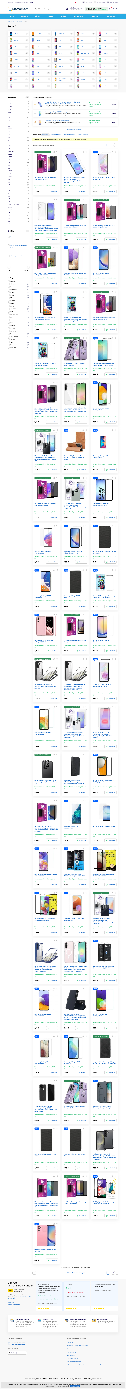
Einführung (11, 21)
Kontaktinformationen (74, 1361)
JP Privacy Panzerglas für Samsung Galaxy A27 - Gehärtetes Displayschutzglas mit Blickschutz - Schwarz (46, 410)
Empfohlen (45, 134)
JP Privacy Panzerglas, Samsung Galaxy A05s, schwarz (75, 641)
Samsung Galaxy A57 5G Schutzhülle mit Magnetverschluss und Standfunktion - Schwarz (75, 781)
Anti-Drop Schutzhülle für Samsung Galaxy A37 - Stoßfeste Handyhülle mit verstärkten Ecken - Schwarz (104, 1156)
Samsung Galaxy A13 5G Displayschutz (101, 409)
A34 (18, 179)
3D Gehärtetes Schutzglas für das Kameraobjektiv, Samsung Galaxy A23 (45, 781)
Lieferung (10, 2)
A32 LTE (18, 171)
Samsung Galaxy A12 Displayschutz (41, 1062)
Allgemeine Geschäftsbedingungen (78, 1345)
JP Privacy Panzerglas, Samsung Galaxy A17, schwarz (75, 1202)
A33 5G (18, 176)
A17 (18, 140)
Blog (31, 2)
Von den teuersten (69, 134)
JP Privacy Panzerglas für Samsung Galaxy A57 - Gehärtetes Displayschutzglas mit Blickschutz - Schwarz (46, 1204)
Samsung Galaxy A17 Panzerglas (104, 826)
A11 (18, 123)
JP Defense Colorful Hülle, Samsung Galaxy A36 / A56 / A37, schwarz (45, 686)
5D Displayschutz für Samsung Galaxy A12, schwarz (103, 875)
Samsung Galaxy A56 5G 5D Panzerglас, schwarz (102, 685)
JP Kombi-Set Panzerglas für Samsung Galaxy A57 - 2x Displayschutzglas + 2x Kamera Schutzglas (74, 735)
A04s (18, 115)
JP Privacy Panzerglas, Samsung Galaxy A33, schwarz (45, 274)
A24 (18, 159)
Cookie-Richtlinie (72, 1358)
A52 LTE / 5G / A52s (18, 204)
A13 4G (18, 129)
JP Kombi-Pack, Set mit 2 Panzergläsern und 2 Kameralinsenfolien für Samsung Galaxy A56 (75, 506)
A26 (18, 165)
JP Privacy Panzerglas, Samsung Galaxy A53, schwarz (104, 226)
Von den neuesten (83, 134)
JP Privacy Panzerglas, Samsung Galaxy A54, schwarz (104, 318)
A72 (18, 224)
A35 (18, 182)
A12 (18, 126)
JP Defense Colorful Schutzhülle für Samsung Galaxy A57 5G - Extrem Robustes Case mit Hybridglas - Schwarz (75, 687)
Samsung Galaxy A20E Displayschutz (100, 456)
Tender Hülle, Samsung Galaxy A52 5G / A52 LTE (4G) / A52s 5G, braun (74, 457)
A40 (18, 190)
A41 (18, 193)
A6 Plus (18, 103)
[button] (75, 129)
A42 (18, 196)
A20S (18, 145)
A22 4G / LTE (18, 151)
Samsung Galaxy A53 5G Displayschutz (42, 552)
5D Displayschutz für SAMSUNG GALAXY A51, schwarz (45, 919)
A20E (18, 143)
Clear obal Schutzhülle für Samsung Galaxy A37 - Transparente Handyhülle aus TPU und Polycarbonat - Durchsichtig (46, 228)
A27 (18, 168)
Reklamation (71, 1349)
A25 (18, 162)
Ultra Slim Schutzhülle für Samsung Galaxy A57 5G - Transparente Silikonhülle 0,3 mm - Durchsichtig (45, 1108)
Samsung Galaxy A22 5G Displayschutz (42, 1015)
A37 (18, 187)
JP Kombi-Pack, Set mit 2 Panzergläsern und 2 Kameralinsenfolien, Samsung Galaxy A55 (103, 921)
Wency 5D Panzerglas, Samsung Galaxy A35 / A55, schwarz (104, 596)
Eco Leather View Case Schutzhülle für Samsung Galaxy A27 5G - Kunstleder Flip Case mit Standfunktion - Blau (75, 1016)
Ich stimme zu (75, 1386)
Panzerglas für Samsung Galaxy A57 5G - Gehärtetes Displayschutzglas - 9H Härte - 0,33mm (62, 103)
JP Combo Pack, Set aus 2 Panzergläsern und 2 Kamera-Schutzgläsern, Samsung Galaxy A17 (45, 458)
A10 (18, 120)
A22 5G (18, 154)
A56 (18, 215)
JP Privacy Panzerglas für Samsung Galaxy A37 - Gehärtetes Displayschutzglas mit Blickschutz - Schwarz (46, 829)
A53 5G (18, 207)
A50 (18, 199)
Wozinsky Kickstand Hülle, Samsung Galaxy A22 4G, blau (103, 1107)
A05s (18, 117)
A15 (18, 134)
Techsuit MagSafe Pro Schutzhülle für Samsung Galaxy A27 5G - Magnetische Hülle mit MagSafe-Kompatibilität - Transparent (75, 968)
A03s (18, 112)
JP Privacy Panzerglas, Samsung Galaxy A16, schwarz (45, 504)
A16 (18, 137)
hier (52, 1386)
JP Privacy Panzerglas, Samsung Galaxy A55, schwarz (45, 178)
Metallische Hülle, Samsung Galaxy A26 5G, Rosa (43, 641)
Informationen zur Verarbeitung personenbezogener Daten (85, 1364)
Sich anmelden (114, 2)
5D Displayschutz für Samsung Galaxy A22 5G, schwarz (103, 1202)
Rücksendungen (72, 1352)
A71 (18, 221)
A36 (18, 185)
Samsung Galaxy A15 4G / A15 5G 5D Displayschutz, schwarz (103, 781)
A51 (18, 201)
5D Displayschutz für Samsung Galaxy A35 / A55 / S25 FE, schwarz (104, 967)
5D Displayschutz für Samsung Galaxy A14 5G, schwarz (44, 318)
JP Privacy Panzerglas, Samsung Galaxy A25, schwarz (75, 226)
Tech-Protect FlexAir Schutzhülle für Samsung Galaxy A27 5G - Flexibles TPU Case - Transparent (75, 409)
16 (113, 145)
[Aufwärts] (34, 1272)
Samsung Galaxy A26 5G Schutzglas (57, 121)
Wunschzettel (101, 2)
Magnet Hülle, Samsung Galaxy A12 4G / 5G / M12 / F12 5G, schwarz (104, 1062)
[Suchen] (36, 9)
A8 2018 (18, 106)
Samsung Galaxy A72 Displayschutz (71, 827)
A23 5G (18, 157)
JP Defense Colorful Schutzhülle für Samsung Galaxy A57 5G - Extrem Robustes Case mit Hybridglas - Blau (45, 968)
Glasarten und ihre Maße (21, 2)
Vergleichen (89, 2)
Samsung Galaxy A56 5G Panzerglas (57, 112)
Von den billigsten (56, 134)
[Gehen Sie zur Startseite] (18, 8)
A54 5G (18, 210)
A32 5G (18, 173)
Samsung (19, 21)
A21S (18, 148)
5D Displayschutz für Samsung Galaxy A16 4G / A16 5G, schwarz (103, 364)
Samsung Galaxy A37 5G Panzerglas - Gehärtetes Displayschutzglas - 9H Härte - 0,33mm (103, 735)
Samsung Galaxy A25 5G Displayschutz (42, 733)
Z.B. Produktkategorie (44, 9)
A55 (18, 213)
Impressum (70, 1368)
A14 (18, 131)
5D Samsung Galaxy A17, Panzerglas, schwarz (101, 504)
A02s (18, 109)
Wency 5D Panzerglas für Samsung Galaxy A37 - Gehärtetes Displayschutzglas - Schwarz (75, 319)
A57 (18, 218)
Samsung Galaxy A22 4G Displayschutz (101, 1015)
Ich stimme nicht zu (62, 1386)
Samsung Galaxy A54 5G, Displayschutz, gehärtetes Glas (74, 875)
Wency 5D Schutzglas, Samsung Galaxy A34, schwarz (45, 364)
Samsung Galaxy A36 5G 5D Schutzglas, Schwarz (73, 552)
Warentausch (71, 1355)
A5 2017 (18, 101)
